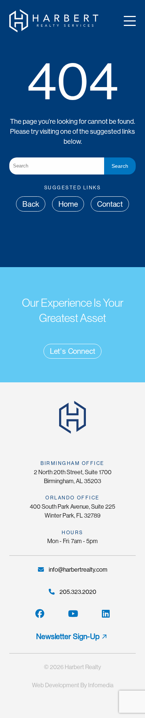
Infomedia (100, 685)
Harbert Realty (83, 667)
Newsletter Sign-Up (67, 636)
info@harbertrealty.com (77, 569)
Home (68, 204)
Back (30, 204)
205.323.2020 (77, 591)
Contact (110, 204)
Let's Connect (72, 351)
